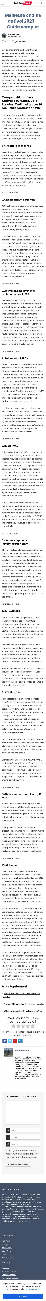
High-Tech (6, 1241)
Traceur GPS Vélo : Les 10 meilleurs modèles (24, 1004)
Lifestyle (5, 1244)
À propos (5, 1268)
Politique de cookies (10, 1278)
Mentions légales (9, 1274)
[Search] (42, 3)
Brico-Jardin (7, 1248)
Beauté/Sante (7, 1258)
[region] (23, 1290)
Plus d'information (32, 1289)
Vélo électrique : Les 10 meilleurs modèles (23, 1011)
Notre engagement (10, 1271)
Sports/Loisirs (20, 41)
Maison (5, 1254)
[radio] (13, 1026)
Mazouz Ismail (14, 34)
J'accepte (23, 1296)
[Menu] (3, 3)
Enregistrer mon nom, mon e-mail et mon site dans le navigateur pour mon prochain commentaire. (22, 1154)
